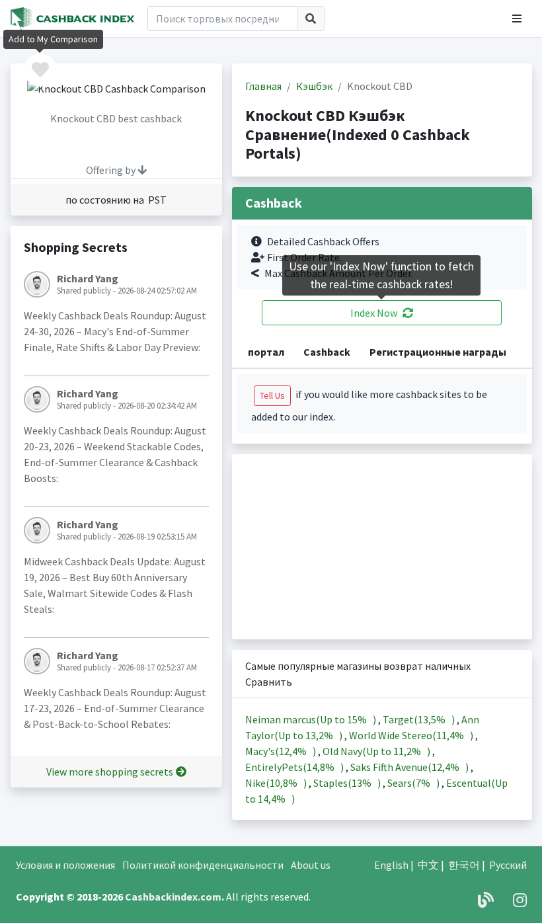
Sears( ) (414, 782)
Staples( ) (348, 782)
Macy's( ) (281, 751)
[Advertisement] (382, 546)
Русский (508, 864)
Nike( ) (277, 782)
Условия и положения (65, 864)
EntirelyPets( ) (295, 767)
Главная (263, 86)
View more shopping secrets (109, 771)
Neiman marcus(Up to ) (311, 719)
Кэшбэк (314, 86)
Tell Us (272, 395)
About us (310, 864)
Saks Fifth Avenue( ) (410, 767)
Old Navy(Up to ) (377, 751)
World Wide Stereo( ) (412, 735)
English (391, 864)
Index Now (373, 312)
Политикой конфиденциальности (203, 864)
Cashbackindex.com (173, 896)
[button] (517, 18)
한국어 (464, 864)
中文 (428, 864)
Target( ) (420, 719)
